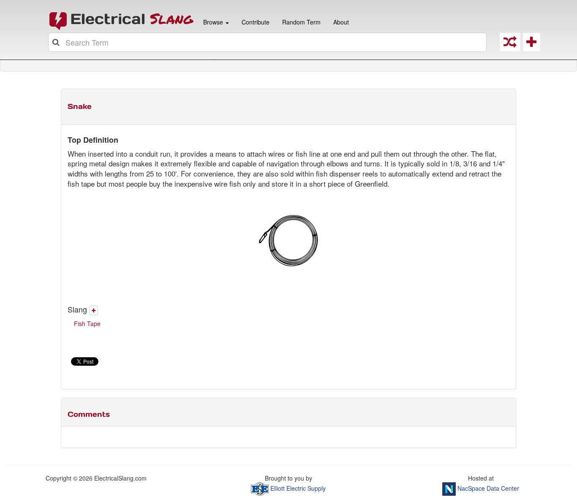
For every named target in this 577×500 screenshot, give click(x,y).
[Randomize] (509, 44)
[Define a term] (532, 44)
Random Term (301, 22)
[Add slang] (93, 310)
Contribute (255, 22)
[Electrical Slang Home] (121, 20)
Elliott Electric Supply (298, 488)
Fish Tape (87, 323)
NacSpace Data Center (488, 488)
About (341, 22)
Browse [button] (213, 22)
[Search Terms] (56, 42)
